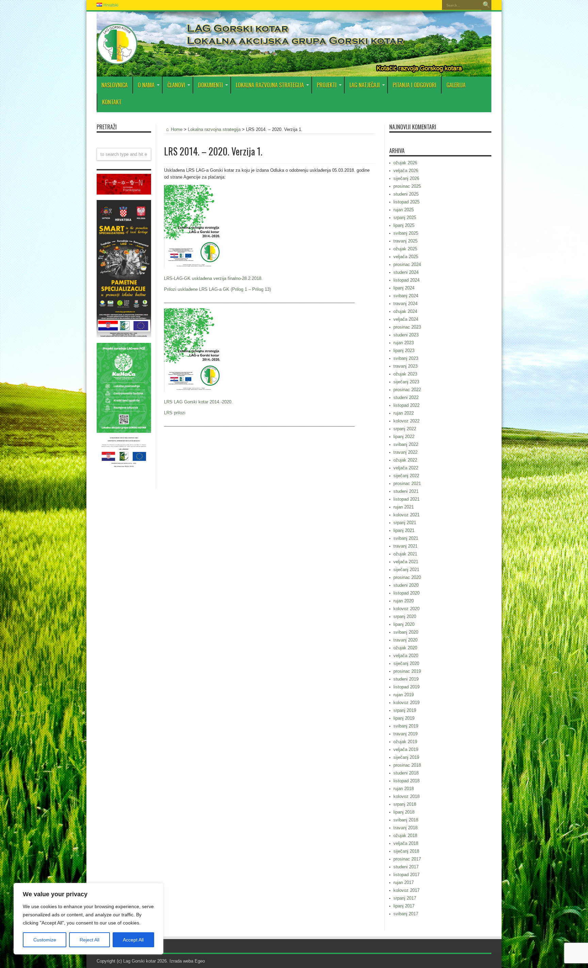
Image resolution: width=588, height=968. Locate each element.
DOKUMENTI (210, 85)
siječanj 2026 (406, 178)
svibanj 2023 (405, 358)
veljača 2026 (405, 170)
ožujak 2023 (405, 374)
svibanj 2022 (405, 444)
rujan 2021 (403, 507)
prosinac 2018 (407, 765)
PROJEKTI (327, 85)
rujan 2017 (403, 882)
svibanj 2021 (405, 538)
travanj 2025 (405, 241)
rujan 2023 (403, 342)
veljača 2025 (405, 256)
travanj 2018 (405, 827)
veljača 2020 (405, 655)
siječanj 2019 (406, 757)
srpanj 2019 (404, 710)
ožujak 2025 (405, 248)
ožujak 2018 (405, 835)
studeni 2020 (406, 585)
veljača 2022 (405, 467)
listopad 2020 (406, 593)
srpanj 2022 (404, 428)
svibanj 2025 (405, 233)
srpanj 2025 (404, 217)
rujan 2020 (403, 600)
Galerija (456, 85)
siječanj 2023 (406, 381)
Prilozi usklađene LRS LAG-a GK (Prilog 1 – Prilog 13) (217, 289)
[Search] (486, 5)
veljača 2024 (405, 319)
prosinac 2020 (407, 577)
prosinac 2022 (407, 389)
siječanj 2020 (406, 663)
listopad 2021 (406, 499)
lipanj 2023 (403, 350)
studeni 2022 (406, 397)
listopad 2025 (406, 201)
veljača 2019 (405, 749)
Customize (44, 939)
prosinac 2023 (407, 327)
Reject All (89, 939)
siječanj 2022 (406, 475)
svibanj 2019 (405, 726)
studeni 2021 (406, 491)
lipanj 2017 (403, 905)
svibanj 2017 (405, 913)
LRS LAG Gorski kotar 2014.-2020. (198, 401)
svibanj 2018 (405, 819)
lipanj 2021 (403, 530)
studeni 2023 (406, 334)
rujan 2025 (403, 209)
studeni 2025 (406, 194)
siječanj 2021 (406, 569)
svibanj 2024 (405, 295)
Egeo (200, 961)
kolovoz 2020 (406, 608)
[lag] (117, 59)
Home (176, 129)
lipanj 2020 (403, 624)
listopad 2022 (406, 405)
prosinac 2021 (407, 483)
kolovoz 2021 (406, 514)
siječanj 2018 (406, 851)
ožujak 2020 (405, 647)
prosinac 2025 (407, 186)
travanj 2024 (405, 303)
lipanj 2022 (403, 436)
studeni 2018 (406, 772)
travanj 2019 (405, 733)
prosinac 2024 (407, 264)
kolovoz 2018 (406, 796)
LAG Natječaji (364, 85)
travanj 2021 (405, 546)
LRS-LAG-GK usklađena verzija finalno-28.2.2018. (213, 278)
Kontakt (111, 102)
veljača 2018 (405, 843)
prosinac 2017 (407, 859)
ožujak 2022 (405, 460)
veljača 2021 (405, 561)
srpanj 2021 (404, 522)
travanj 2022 (405, 452)
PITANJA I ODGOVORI (414, 85)
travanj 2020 (405, 639)
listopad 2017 (406, 874)
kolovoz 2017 (406, 890)
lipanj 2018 (403, 812)
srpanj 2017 (404, 898)
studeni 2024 (406, 272)
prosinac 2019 (407, 671)
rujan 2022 (403, 413)
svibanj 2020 (405, 632)
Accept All (133, 939)
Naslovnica (114, 85)
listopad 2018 (406, 780)
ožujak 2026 (405, 162)
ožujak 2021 (405, 553)
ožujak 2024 (405, 311)
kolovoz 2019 (406, 702)
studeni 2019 (406, 679)
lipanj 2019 (403, 718)
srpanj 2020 (404, 616)
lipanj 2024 (403, 287)
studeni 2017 (406, 866)
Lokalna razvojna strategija (270, 85)
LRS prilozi (174, 412)
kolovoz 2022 (406, 420)
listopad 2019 (406, 686)
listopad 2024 (406, 280)
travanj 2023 (405, 366)
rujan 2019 (403, 694)
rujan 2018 (403, 788)
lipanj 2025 (403, 225)
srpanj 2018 (404, 804)
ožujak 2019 (405, 741)
